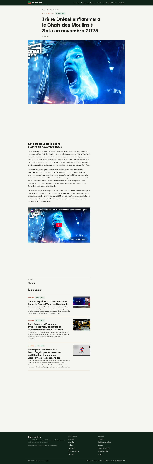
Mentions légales (103, 448)
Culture (92, 3)
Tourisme (100, 3)
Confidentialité (103, 451)
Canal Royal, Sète (105, 461)
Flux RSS (71, 454)
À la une (76, 3)
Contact (121, 3)
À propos (101, 439)
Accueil (45, 9)
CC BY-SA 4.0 (121, 461)
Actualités (84, 3)
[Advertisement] (59, 122)
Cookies (100, 454)
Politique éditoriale (104, 442)
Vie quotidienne (111, 3)
